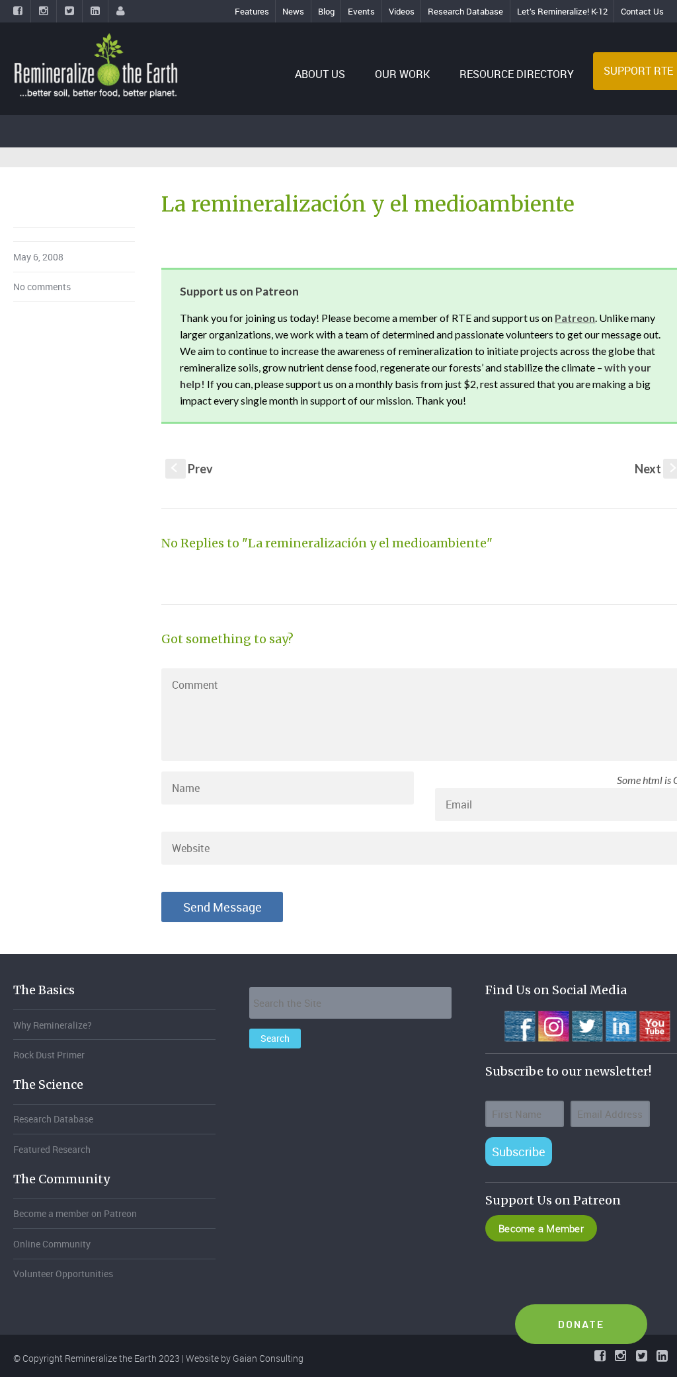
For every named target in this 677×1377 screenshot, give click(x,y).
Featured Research (52, 1149)
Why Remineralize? (52, 1025)
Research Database (465, 11)
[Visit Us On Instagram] (553, 1024)
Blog (326, 11)
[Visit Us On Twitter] (587, 1024)
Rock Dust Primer (49, 1054)
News (293, 11)
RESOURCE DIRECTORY (516, 74)
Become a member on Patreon (75, 1213)
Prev (192, 468)
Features (252, 11)
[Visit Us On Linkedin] (620, 1024)
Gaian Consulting (268, 1358)
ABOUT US (320, 74)
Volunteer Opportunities (63, 1273)
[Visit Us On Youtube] (654, 1024)
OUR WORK (402, 74)
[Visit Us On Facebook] (519, 1024)
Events (361, 11)
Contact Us (642, 11)
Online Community (52, 1244)
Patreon (575, 317)
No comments (42, 286)
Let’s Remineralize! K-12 (562, 11)
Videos (402, 11)
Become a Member (541, 1228)
